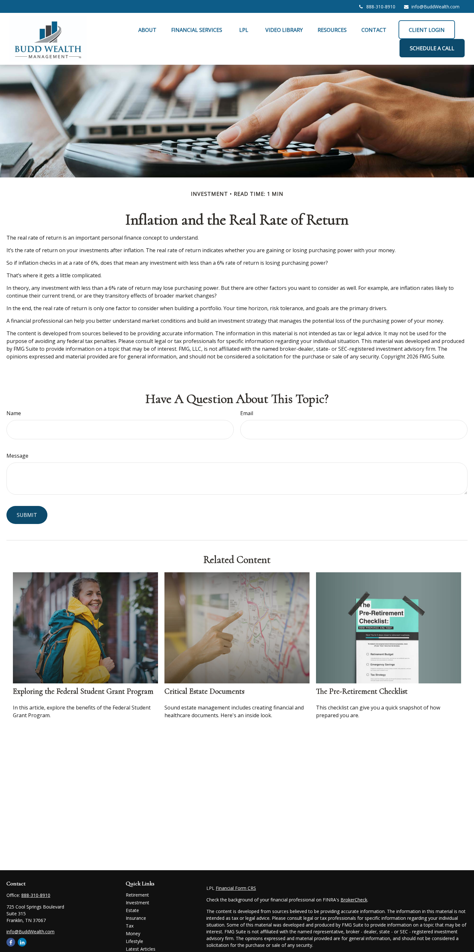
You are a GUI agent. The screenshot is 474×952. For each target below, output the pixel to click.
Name (13, 413)
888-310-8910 (380, 7)
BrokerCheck (354, 900)
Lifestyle (134, 941)
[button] (147, 29)
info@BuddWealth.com (435, 7)
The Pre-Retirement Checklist (362, 691)
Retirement (137, 895)
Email (246, 413)
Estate (132, 910)
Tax (129, 926)
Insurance (136, 918)
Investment (137, 903)
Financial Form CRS (236, 888)
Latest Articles (140, 949)
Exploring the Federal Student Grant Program (83, 691)
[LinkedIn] (22, 942)
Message (17, 455)
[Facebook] (10, 942)
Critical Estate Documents (204, 691)
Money (133, 933)
